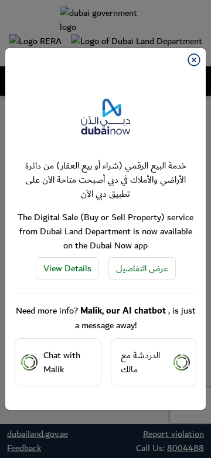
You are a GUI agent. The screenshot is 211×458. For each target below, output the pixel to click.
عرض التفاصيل (142, 268)
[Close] (194, 60)
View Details (67, 268)
